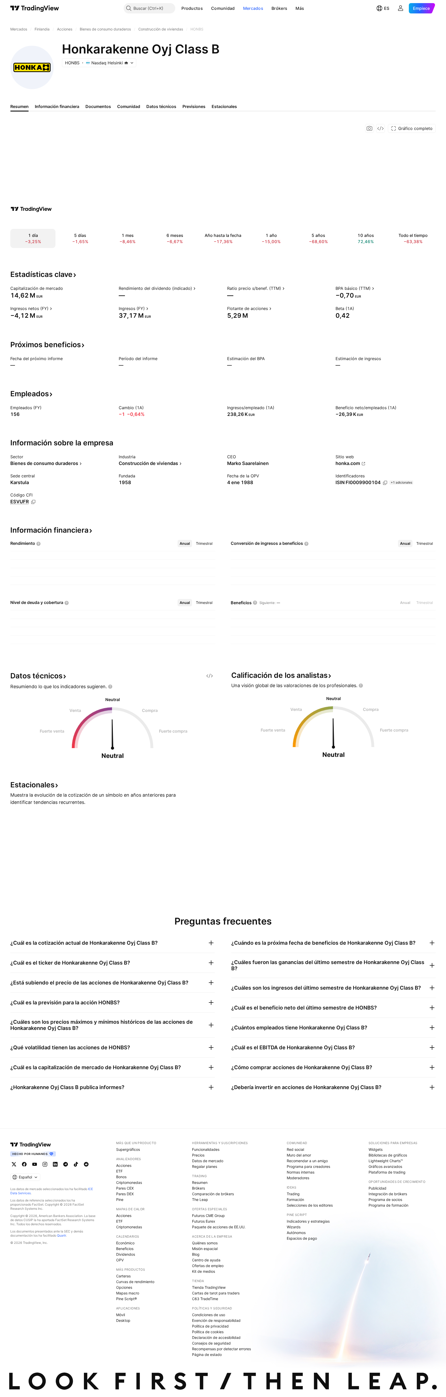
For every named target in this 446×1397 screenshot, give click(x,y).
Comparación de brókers (213, 1194)
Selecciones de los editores (310, 1205)
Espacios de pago (302, 1238)
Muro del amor (299, 1155)
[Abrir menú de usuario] (400, 8)
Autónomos (296, 1232)
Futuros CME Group (208, 1215)
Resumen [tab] (19, 106)
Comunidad (223, 8)
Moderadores (298, 1178)
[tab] (185, 543)
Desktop (123, 1320)
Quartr (61, 1235)
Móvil (120, 1315)
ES (386, 8)
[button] (206, 8)
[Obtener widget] (380, 128)
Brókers (279, 8)
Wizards (293, 1227)
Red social (295, 1149)
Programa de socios (385, 1199)
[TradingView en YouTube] (34, 1164)
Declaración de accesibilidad (216, 1337)
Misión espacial (205, 1248)
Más (300, 8)
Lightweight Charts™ (386, 1161)
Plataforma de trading (387, 1172)
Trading (293, 1194)
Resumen (200, 1182)
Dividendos (125, 1254)
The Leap (200, 1199)
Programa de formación (388, 1205)
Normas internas (300, 1172)
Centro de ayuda (206, 1260)
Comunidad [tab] (128, 106)
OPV (120, 1260)
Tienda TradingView (209, 1287)
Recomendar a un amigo (307, 1161)
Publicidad (377, 1188)
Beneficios (124, 1248)
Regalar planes (204, 1166)
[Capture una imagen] (369, 128)
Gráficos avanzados (385, 1166)
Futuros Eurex (203, 1221)
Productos (192, 8)
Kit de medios (203, 1271)
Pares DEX (125, 1194)
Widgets (376, 1149)
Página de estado (207, 1354)
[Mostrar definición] (66, 288)
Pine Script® (126, 1299)
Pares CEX (125, 1188)
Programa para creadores (308, 1166)
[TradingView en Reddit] (86, 1164)
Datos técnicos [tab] (161, 106)
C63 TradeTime (205, 1299)
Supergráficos (128, 1149)
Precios (198, 1155)
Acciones (123, 1165)
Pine (119, 1199)
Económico (125, 1243)
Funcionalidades (205, 1149)
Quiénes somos (205, 1243)
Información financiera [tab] (57, 106)
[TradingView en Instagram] (45, 1164)
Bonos (121, 1177)
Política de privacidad (210, 1326)
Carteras (123, 1276)
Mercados (253, 8)
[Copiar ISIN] (385, 482)
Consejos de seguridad (211, 1343)
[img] (126, 62)
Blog (196, 1254)
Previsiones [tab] (193, 106)
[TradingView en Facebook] (24, 1164)
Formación (295, 1199)
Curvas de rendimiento (135, 1281)
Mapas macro (127, 1293)
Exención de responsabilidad (216, 1320)
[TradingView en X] (14, 1164)
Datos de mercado (207, 1161)
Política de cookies (208, 1332)
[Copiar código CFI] (33, 502)
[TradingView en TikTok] (75, 1164)
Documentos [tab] (98, 106)
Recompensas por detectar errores (221, 1349)
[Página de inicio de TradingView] (34, 8)
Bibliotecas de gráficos (388, 1155)
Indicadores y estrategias (308, 1221)
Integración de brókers (388, 1194)
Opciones (124, 1287)
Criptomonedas (129, 1182)
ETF (119, 1171)
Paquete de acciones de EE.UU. (218, 1227)
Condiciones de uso (208, 1315)
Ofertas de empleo (208, 1265)
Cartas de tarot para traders (216, 1293)
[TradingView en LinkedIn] (55, 1164)
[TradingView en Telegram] (65, 1164)
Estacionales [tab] (224, 106)
